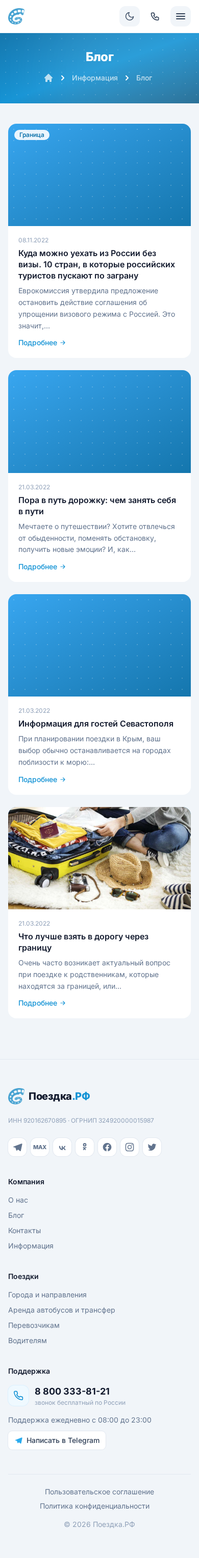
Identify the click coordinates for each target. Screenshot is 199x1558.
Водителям (27, 1340)
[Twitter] (152, 1147)
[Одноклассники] (85, 1147)
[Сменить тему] (129, 16)
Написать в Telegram (63, 1440)
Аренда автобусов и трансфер (61, 1309)
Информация (95, 77)
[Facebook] (107, 1147)
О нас (18, 1199)
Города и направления (47, 1294)
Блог (144, 77)
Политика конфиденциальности (95, 1505)
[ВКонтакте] (62, 1147)
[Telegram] (17, 1147)
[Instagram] (129, 1147)
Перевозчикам (34, 1325)
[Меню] (180, 16)
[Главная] (48, 78)
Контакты (24, 1230)
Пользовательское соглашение (99, 1491)
